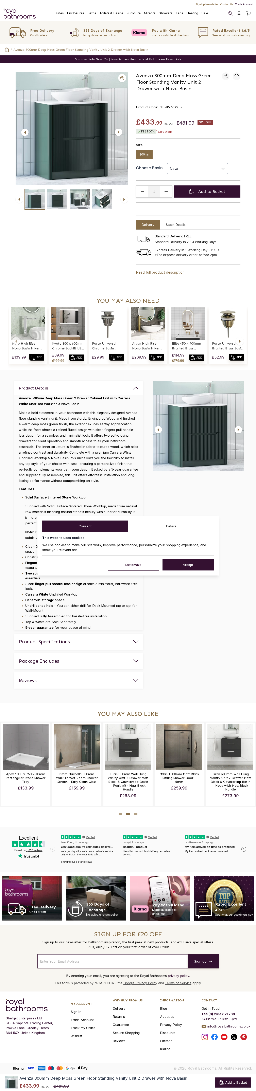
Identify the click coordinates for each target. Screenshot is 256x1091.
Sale (204, 13)
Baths (91, 13)
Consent (85, 526)
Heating (192, 13)
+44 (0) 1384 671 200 (218, 1014)
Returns (119, 1017)
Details (171, 526)
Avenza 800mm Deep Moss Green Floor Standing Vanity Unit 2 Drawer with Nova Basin (80, 50)
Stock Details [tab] (176, 225)
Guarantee (121, 1025)
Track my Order (83, 1028)
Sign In (76, 1012)
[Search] (230, 13)
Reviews (119, 1041)
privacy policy (178, 976)
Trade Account (244, 4)
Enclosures (75, 13)
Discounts (167, 1033)
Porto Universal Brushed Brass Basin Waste (227, 346)
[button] (16, 341)
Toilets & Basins (111, 13)
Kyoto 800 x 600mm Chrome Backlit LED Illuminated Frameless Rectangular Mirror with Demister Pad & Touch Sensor (68, 346)
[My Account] (239, 13)
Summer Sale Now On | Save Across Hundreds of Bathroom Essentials (128, 59)
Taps (179, 13)
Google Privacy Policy (140, 983)
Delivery (119, 1008)
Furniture (133, 13)
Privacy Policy (171, 1025)
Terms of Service (178, 983)
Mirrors (149, 13)
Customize (133, 565)
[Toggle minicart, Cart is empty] (249, 13)
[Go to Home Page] (7, 49)
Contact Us (226, 4)
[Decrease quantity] (142, 191)
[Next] (118, 132)
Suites (59, 13)
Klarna (165, 1049)
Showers (165, 13)
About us (167, 1017)
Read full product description (160, 272)
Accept (188, 565)
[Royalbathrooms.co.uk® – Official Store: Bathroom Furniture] (19, 13)
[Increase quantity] (166, 191)
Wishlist (76, 1036)
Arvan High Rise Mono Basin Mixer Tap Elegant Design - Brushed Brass (147, 346)
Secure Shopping (126, 1033)
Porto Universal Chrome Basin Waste (104, 346)
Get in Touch (211, 1008)
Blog (163, 1008)
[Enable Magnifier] (122, 78)
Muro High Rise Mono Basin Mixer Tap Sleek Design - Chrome (26, 346)
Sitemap (166, 1041)
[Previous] (25, 132)
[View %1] (34, 199)
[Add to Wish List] (236, 76)
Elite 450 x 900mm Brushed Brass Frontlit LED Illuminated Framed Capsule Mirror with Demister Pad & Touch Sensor (187, 346)
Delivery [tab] (148, 225)
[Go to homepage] (29, 1005)
